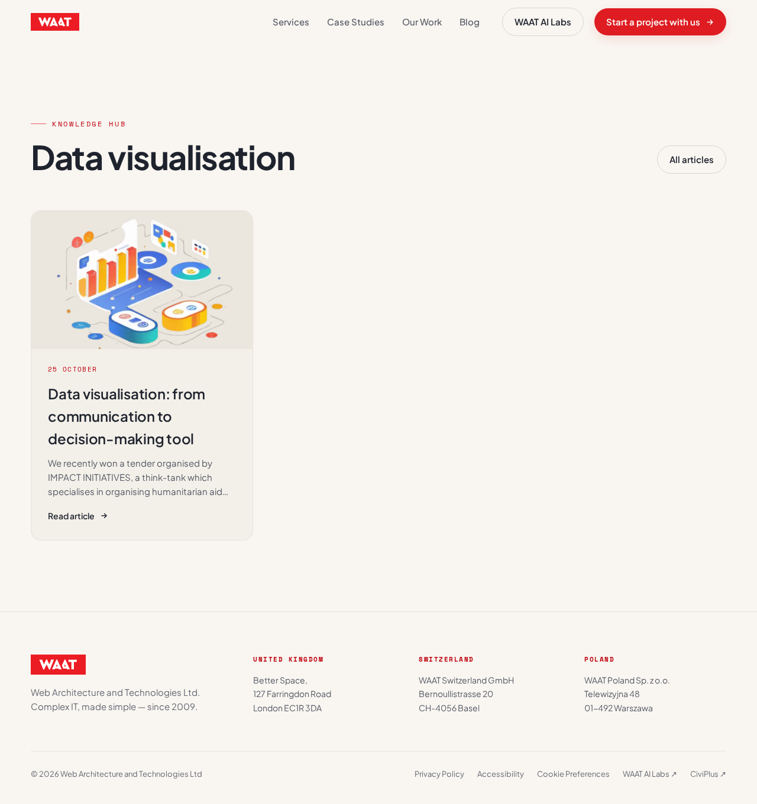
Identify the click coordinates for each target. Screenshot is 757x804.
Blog (470, 21)
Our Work (422, 21)
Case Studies (355, 21)
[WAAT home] (55, 22)
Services (291, 21)
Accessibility (500, 774)
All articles (691, 159)
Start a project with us (653, 21)
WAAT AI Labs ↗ (650, 774)
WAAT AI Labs (543, 21)
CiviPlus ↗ (708, 774)
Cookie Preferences (573, 774)
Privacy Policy (439, 774)
